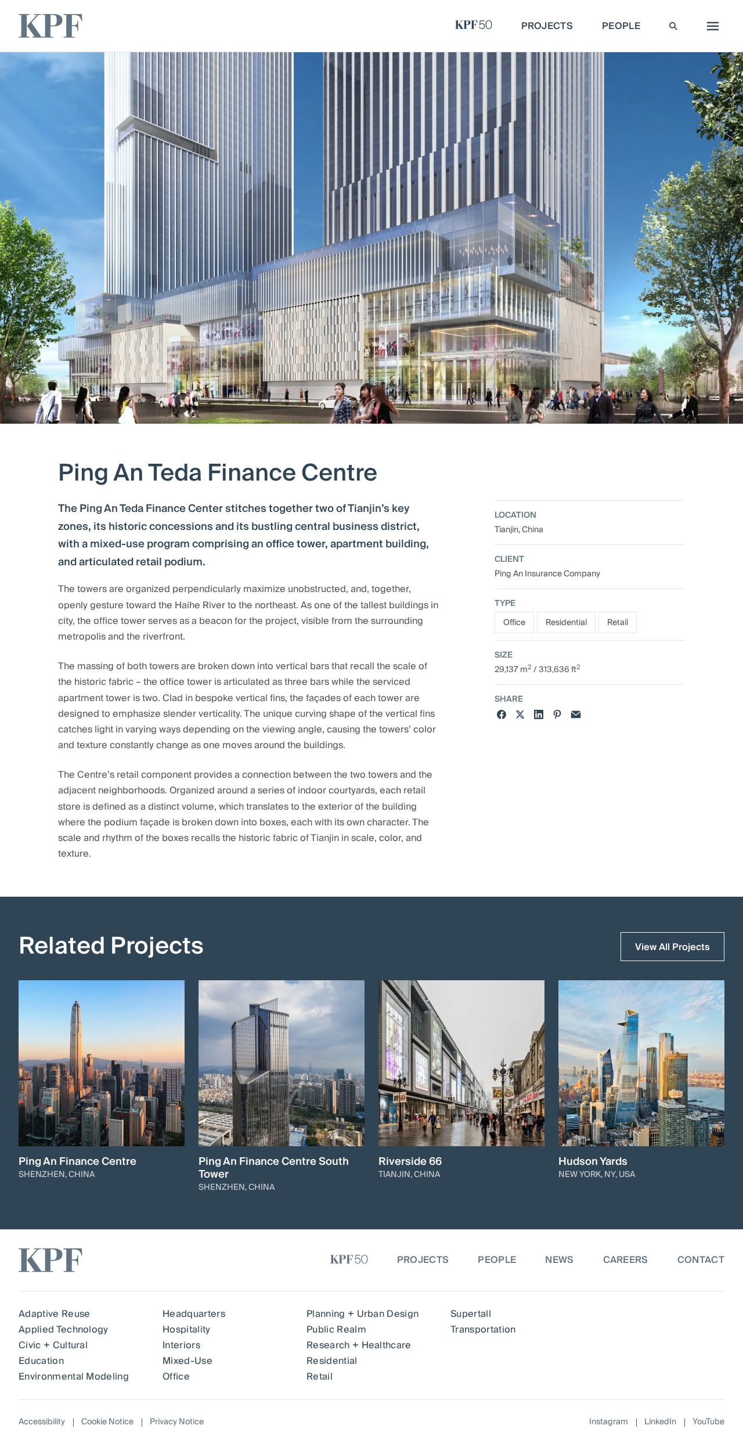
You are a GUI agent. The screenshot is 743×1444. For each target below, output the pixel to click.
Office (514, 623)
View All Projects (672, 947)
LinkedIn (660, 1422)
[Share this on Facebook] (501, 714)
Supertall (470, 1314)
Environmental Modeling (74, 1377)
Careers (625, 1260)
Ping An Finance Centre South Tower (274, 1168)
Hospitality (187, 1330)
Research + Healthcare (359, 1345)
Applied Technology (64, 1330)
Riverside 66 (410, 1162)
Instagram (608, 1422)
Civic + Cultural (53, 1345)
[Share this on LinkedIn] (539, 714)
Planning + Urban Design (362, 1314)
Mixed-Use (187, 1361)
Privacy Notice (177, 1422)
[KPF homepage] (50, 26)
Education (41, 1361)
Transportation (482, 1330)
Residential (566, 623)
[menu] (709, 26)
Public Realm (336, 1330)
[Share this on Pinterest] (557, 714)
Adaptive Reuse (54, 1314)
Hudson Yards (592, 1162)
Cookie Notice (107, 1422)
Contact (700, 1260)
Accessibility (42, 1422)
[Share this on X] (520, 714)
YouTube (708, 1422)
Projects (423, 1260)
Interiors (181, 1345)
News (559, 1260)
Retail (617, 623)
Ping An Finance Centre (77, 1162)
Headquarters (194, 1314)
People (497, 1260)
